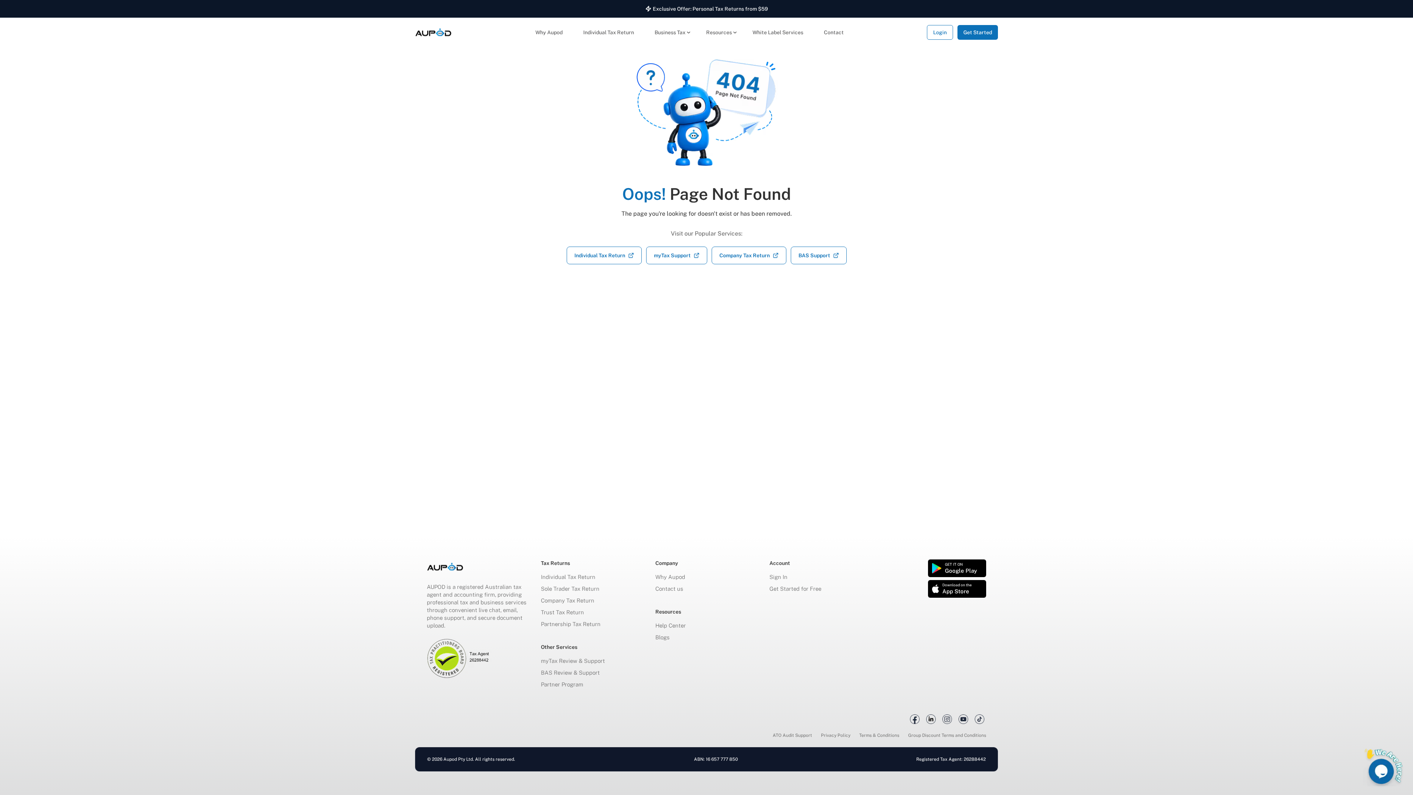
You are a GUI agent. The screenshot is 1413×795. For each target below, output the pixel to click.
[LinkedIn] (931, 719)
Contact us (669, 589)
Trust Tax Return (562, 612)
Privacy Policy (835, 735)
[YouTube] (963, 719)
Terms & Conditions (879, 735)
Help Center (670, 625)
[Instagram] (947, 719)
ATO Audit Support (792, 735)
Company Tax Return (567, 600)
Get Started (977, 32)
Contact (834, 32)
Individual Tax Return (608, 32)
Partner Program (562, 684)
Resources (719, 32)
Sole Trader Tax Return (570, 589)
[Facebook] (914, 719)
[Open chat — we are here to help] (1383, 765)
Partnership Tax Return (571, 624)
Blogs (662, 637)
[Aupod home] (433, 32)
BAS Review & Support (570, 672)
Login (940, 32)
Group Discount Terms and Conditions (947, 735)
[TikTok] (979, 719)
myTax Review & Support (573, 661)
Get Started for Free (795, 589)
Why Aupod (549, 32)
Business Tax (670, 32)
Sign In (778, 577)
